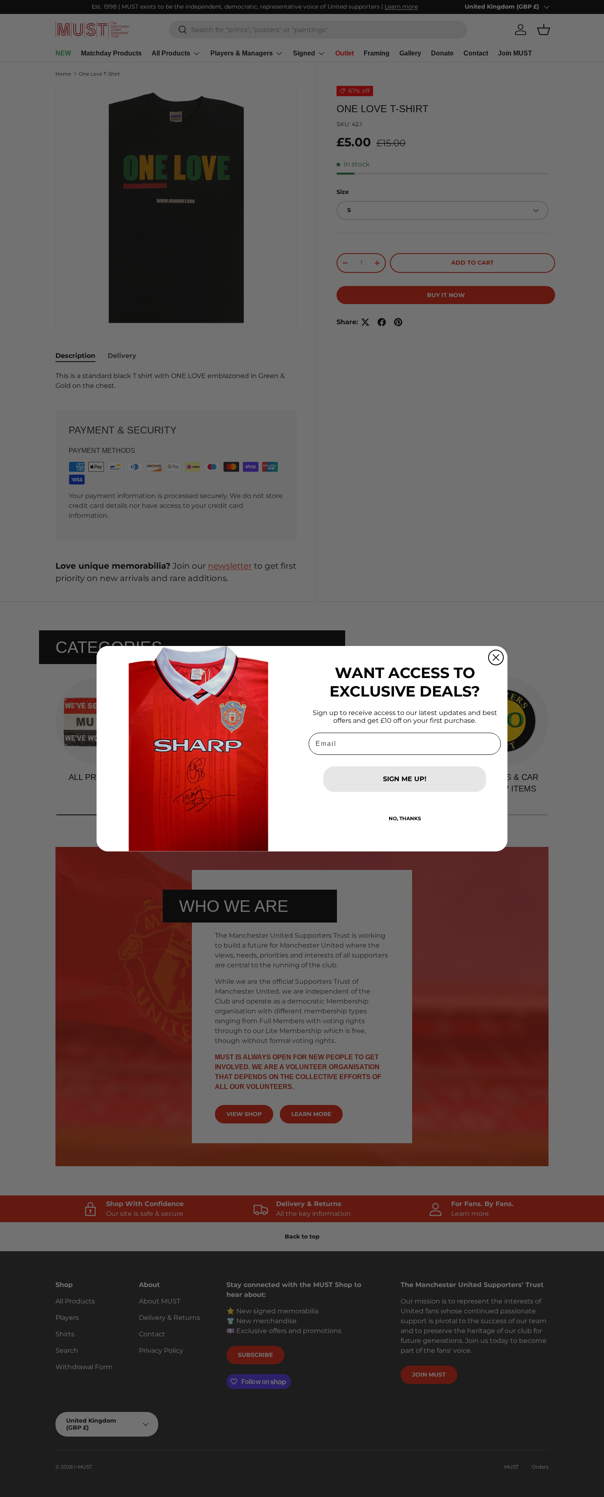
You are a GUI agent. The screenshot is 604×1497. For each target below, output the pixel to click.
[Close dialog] (496, 657)
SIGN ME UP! (404, 779)
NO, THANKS (405, 818)
